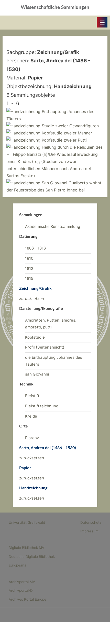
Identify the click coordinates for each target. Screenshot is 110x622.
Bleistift (32, 395)
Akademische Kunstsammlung (52, 226)
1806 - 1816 (35, 248)
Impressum (89, 531)
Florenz (32, 437)
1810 (29, 258)
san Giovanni (37, 374)
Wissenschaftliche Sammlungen (55, 7)
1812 (29, 268)
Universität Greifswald (27, 522)
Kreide (31, 416)
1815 (29, 278)
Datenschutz (90, 522)
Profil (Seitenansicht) (44, 347)
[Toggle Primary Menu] (102, 22)
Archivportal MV (22, 582)
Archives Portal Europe (27, 599)
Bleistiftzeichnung (41, 406)
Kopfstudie (35, 337)
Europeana (17, 565)
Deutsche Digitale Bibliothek (32, 557)
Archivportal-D (21, 590)
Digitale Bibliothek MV (26, 548)
